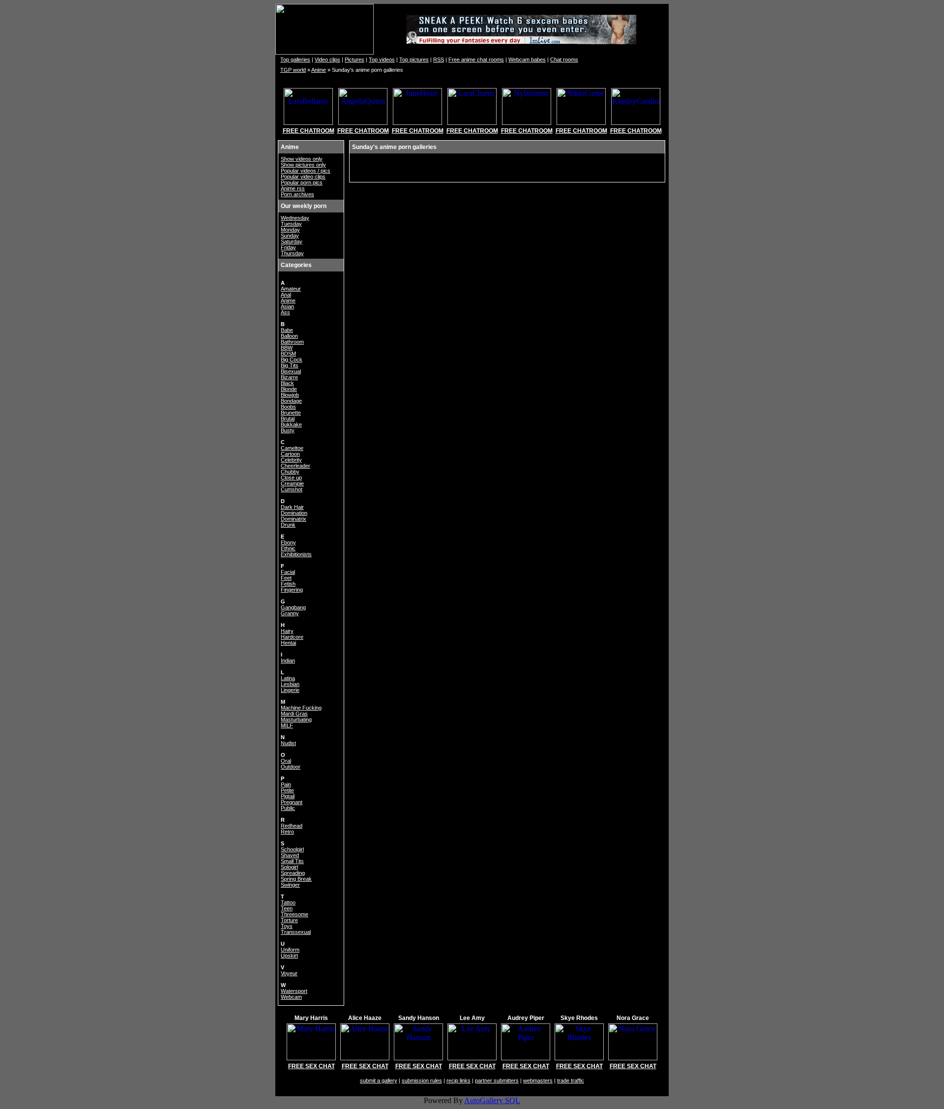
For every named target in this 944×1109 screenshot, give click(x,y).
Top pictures (414, 59)
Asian (287, 306)
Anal (286, 295)
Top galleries (295, 59)
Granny (290, 613)
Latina (288, 678)
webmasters (538, 1080)
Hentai (288, 643)
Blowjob (290, 395)
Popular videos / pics (305, 171)
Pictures (354, 59)
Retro (287, 832)
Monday (290, 230)
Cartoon (290, 454)
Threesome (294, 914)
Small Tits (292, 861)
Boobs (288, 407)
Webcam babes (527, 59)
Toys (287, 926)
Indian (288, 660)
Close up (291, 477)
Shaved (290, 855)
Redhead (291, 826)
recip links (458, 1080)
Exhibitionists (296, 554)
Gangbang (293, 607)
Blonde (289, 389)
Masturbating (296, 719)
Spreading (293, 873)
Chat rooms (564, 59)
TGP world (293, 70)
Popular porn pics (302, 182)
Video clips (327, 59)
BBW (287, 348)
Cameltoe (292, 448)
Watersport (294, 991)
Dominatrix (293, 519)
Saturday (291, 241)
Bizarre (289, 377)
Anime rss (293, 188)
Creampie (292, 483)
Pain (286, 784)
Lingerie (290, 690)
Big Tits (289, 365)
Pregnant (291, 802)
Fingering (292, 590)
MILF (287, 725)
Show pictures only (303, 165)
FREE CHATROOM (308, 130)
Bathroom (292, 342)
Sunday (290, 236)
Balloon (289, 336)
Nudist (288, 743)
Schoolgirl (292, 849)
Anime (318, 70)
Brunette (291, 413)
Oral (286, 761)
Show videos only (302, 159)
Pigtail (288, 796)
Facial (288, 572)
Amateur (291, 289)
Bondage (291, 401)
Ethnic (288, 548)
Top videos (382, 59)
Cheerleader (295, 466)
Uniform (290, 950)
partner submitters (497, 1080)
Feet (286, 578)
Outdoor (290, 767)
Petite (287, 790)
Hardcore (292, 637)
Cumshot (291, 489)
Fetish (288, 584)
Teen (287, 908)
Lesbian (290, 684)
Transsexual (296, 932)
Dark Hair (292, 507)
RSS (438, 59)
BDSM (288, 354)
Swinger (290, 885)
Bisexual (291, 371)
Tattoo (288, 902)
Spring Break (296, 879)
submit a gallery (378, 1080)
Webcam (291, 997)
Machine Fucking (301, 708)
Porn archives (297, 194)
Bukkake (291, 424)
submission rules (422, 1080)
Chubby (290, 472)
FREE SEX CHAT (311, 1066)
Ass (285, 312)
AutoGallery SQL (492, 1100)
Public (288, 808)
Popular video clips (303, 177)
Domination (294, 513)
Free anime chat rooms (476, 59)
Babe (287, 330)
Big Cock (291, 359)
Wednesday (295, 218)
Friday (288, 247)
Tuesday (291, 224)
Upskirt (289, 956)
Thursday (292, 253)
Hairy (287, 631)
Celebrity (291, 460)
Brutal (288, 418)
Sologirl (289, 867)
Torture (289, 920)
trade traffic (570, 1080)
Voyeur (289, 973)
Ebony (288, 542)
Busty (288, 430)
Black (287, 383)
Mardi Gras (294, 714)
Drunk (288, 525)
